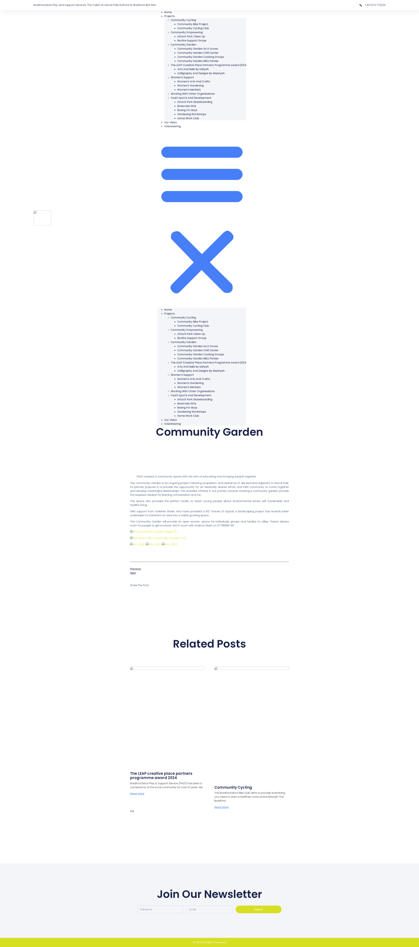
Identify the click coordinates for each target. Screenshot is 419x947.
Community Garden (183, 44)
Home (168, 12)
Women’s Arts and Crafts (193, 81)
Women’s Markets (189, 90)
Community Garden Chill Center (198, 53)
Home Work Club (188, 118)
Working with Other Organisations (193, 94)
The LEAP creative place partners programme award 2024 (208, 65)
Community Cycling (183, 20)
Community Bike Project (192, 24)
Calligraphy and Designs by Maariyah (201, 73)
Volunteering (172, 126)
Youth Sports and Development (191, 98)
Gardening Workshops (191, 114)
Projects (169, 16)
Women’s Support (182, 77)
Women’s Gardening (190, 85)
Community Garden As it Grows (197, 49)
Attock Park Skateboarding (194, 102)
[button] (202, 218)
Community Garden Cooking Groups (200, 57)
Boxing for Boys (187, 110)
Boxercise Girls (186, 106)
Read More (137, 794)
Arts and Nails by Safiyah (193, 69)
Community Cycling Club (193, 28)
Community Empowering (187, 32)
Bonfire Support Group (191, 40)
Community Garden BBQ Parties (198, 61)
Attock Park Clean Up (191, 36)
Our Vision (170, 122)
